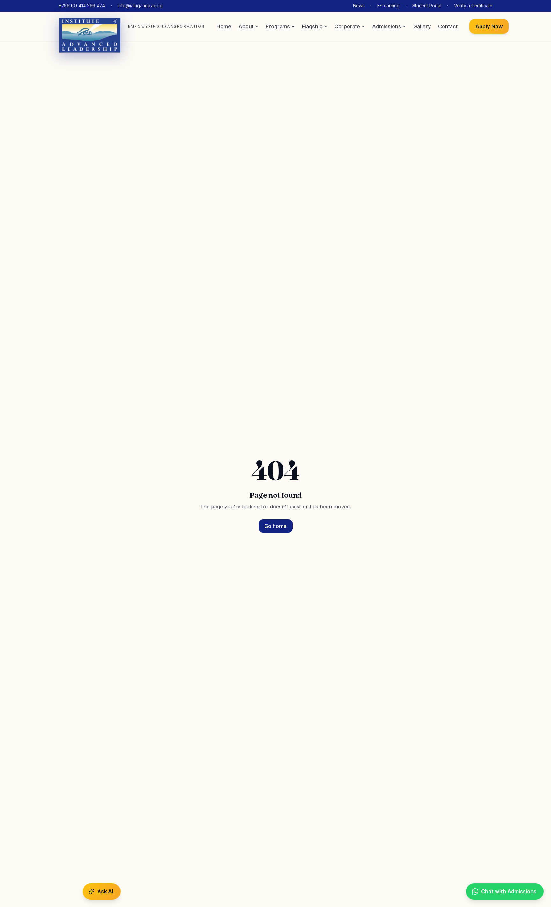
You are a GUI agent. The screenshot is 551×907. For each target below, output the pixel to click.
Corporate (347, 26)
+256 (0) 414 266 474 (82, 5)
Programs (278, 26)
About (246, 26)
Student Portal (426, 5)
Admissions (386, 26)
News (358, 5)
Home (224, 26)
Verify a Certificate (473, 5)
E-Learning (388, 5)
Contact (448, 26)
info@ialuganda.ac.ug (140, 5)
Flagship (312, 26)
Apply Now (489, 26)
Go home (275, 526)
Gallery (422, 26)
